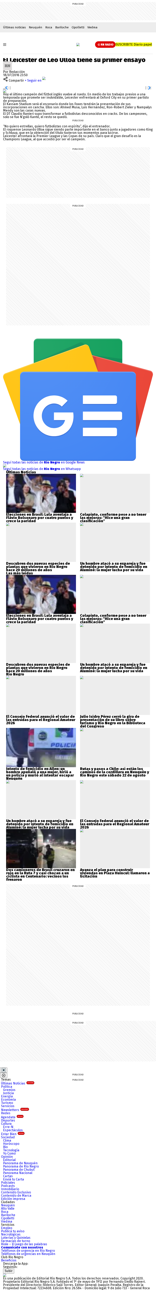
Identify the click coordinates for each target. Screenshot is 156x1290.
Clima (7, 1140)
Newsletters (14, 1110)
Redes (5, 1113)
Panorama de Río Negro (21, 1166)
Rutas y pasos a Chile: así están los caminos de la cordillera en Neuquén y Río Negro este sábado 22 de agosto (114, 772)
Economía (8, 1099)
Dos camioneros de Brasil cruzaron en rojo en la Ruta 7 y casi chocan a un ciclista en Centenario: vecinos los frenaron (40, 875)
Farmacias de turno (15, 1241)
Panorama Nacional (17, 1173)
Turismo (7, 1103)
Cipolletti (78, 27)
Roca (48, 27)
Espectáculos (13, 1130)
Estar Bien (12, 1134)
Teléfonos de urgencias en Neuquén (28, 1254)
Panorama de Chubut (19, 1170)
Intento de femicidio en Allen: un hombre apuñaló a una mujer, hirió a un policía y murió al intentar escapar (40, 772)
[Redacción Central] (7, 63)
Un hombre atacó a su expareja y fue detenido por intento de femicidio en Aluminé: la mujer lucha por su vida (113, 566)
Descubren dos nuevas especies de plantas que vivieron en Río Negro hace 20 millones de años (38, 566)
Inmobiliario (10, 1189)
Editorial (9, 1160)
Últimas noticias (14, 27)
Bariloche (62, 27)
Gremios (9, 1090)
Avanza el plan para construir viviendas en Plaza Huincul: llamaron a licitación (115, 873)
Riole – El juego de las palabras (24, 1244)
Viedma (92, 27)
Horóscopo (11, 1144)
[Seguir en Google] (4, 91)
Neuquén (35, 27)
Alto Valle (7, 1208)
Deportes (8, 1120)
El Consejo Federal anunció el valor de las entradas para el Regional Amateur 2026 (40, 719)
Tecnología (11, 1150)
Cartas (8, 1176)
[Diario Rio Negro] (4, 1275)
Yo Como (9, 1153)
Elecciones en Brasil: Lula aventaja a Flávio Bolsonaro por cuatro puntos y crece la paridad (39, 517)
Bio (5, 1147)
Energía (7, 1096)
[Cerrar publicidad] (3, 1070)
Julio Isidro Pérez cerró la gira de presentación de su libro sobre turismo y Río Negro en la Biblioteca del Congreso (112, 721)
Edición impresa (13, 1199)
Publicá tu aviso (12, 1231)
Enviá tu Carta (13, 1179)
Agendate (12, 1117)
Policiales (8, 1183)
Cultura (6, 1124)
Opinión (7, 1157)
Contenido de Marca (16, 1195)
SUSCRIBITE (134, 44)
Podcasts (8, 1186)
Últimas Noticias (17, 1083)
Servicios (7, 1106)
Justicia (8, 1093)
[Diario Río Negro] (78, 44)
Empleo (6, 1228)
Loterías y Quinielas (15, 1238)
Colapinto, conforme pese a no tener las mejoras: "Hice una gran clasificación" (113, 517)
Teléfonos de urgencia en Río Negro (28, 1251)
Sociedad (8, 1137)
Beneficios (8, 1260)
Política (6, 1087)
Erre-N (8, 1127)
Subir (9, 1271)
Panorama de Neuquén (20, 1163)
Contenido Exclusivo (16, 1192)
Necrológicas (11, 1234)
